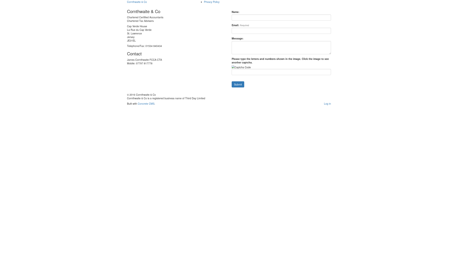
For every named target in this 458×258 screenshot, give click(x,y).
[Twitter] (285, 89)
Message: (237, 38)
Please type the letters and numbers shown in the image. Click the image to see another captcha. (280, 60)
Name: (235, 12)
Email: (240, 25)
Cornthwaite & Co (137, 2)
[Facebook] (290, 89)
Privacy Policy (212, 2)
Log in (327, 103)
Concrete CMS (146, 103)
